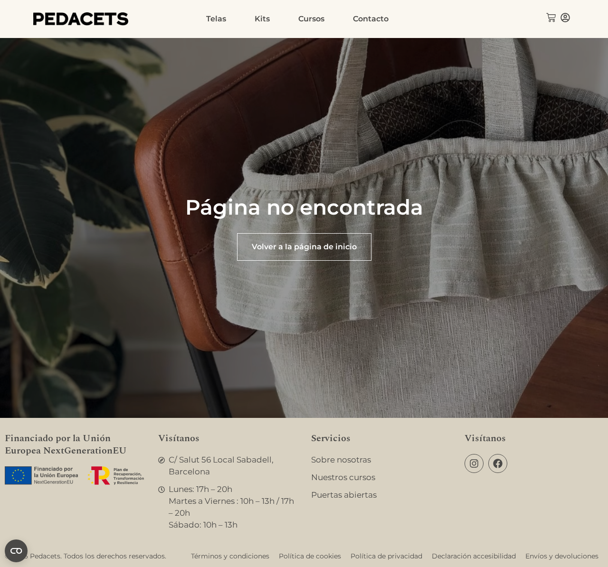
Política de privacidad (386, 556)
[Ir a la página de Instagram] (474, 463)
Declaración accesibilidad (474, 556)
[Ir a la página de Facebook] (497, 463)
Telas (216, 18)
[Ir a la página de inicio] (80, 19)
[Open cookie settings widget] (16, 550)
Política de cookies (310, 556)
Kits (262, 18)
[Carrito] (551, 17)
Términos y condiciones (230, 556)
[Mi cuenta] (565, 17)
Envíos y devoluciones (561, 556)
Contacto (371, 18)
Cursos (311, 18)
